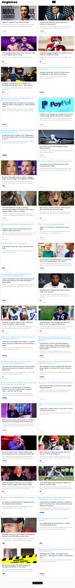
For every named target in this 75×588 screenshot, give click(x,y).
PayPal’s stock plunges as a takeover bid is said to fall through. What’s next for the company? (56, 115)
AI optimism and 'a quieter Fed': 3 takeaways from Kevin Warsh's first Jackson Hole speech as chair (18, 137)
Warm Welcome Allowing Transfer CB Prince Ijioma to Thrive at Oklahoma (55, 453)
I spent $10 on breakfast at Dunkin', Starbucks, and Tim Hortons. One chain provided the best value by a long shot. (56, 504)
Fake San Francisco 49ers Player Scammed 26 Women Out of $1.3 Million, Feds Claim (18, 535)
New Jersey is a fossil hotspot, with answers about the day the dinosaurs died (55, 208)
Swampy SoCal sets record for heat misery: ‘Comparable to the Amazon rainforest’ (55, 73)
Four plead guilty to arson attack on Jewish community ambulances (55, 524)
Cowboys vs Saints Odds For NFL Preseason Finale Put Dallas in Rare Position (17, 323)
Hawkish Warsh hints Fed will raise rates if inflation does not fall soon (17, 230)
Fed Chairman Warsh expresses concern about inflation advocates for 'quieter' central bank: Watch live (18, 368)
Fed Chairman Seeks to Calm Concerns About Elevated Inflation (56, 387)
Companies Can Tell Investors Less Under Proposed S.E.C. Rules (54, 165)
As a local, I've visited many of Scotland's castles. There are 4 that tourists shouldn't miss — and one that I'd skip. (17, 389)
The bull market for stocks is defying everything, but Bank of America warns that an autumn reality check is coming (18, 209)
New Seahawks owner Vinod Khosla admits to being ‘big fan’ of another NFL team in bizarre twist (56, 368)
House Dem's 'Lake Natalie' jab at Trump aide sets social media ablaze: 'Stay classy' (55, 260)
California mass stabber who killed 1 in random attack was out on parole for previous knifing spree (18, 343)
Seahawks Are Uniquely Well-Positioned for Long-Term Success (55, 291)
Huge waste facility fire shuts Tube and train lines (17, 247)
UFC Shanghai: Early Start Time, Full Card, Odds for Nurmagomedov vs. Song (18, 54)
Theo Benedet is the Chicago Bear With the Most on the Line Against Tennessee (55, 323)
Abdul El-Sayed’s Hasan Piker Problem (15, 22)
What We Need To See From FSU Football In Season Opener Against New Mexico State (17, 484)
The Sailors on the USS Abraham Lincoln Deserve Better (54, 147)
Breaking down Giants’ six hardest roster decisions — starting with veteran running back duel (56, 555)
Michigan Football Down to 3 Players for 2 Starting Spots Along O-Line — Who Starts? (17, 84)
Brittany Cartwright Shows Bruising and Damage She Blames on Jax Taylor (16, 566)
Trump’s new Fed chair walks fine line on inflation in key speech (54, 23)
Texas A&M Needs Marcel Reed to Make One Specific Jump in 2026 (55, 484)
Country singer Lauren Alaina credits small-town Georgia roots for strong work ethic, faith (18, 453)
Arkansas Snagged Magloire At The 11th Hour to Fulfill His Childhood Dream (56, 54)
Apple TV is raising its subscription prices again (54, 228)
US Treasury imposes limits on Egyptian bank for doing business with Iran (18, 503)
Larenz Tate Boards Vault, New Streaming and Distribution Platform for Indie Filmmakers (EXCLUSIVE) (18, 280)
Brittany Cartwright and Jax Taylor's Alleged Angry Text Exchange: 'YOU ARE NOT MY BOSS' (18, 178)
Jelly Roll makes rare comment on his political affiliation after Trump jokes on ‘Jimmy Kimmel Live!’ (18, 104)
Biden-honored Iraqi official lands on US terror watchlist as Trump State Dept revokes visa (18, 421)
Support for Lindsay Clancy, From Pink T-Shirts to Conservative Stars (56, 409)
